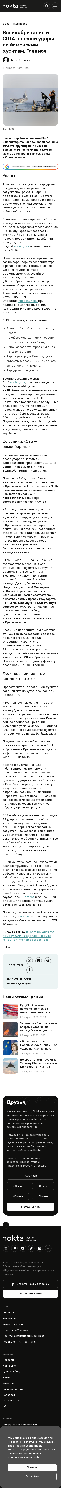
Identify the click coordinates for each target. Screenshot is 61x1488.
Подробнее (32, 1476)
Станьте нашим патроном (33, 1284)
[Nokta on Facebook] (48, 1249)
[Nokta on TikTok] (31, 1249)
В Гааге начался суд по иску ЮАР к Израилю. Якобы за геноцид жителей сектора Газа (29, 936)
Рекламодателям (14, 1324)
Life (5, 1406)
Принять (32, 1467)
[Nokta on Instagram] (39, 1249)
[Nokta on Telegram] (14, 1249)
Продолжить (30, 1206)
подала (25, 916)
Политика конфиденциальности (24, 1336)
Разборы (8, 1383)
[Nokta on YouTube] (23, 1249)
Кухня (7, 1377)
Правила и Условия (15, 1330)
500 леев (17, 1186)
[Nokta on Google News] (6, 1249)
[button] (46, 6)
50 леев (43, 1196)
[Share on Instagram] (38, 960)
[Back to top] (6, 1225)
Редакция (9, 1312)
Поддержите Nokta (30, 1293)
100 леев (17, 1196)
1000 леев (30, 1176)
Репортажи (10, 1395)
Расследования (13, 1389)
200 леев (43, 1186)
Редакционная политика (19, 1342)
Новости (8, 1360)
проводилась (28, 301)
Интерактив (11, 1401)
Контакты (9, 1318)
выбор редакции (19, 983)
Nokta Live (9, 1366)
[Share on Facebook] (29, 970)
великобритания (19, 979)
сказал (30, 897)
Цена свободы (12, 1371)
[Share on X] (29, 960)
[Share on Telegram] (47, 960)
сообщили (22, 246)
